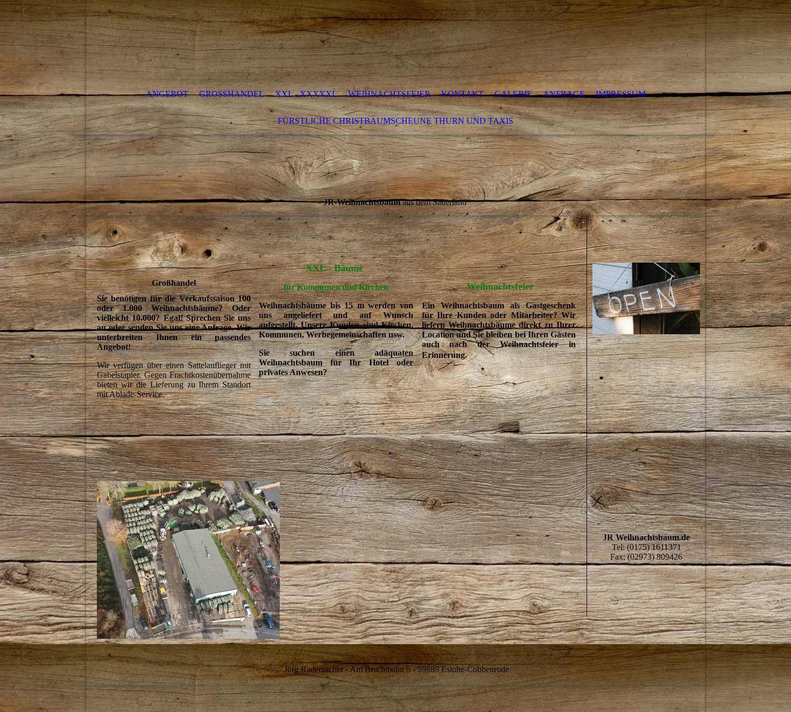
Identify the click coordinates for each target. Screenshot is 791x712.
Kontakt (462, 93)
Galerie (513, 93)
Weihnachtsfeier (389, 93)
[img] (363, 40)
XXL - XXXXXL (306, 93)
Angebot (167, 93)
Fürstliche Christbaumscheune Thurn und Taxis (395, 120)
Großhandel (231, 93)
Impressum (621, 93)
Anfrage (564, 93)
